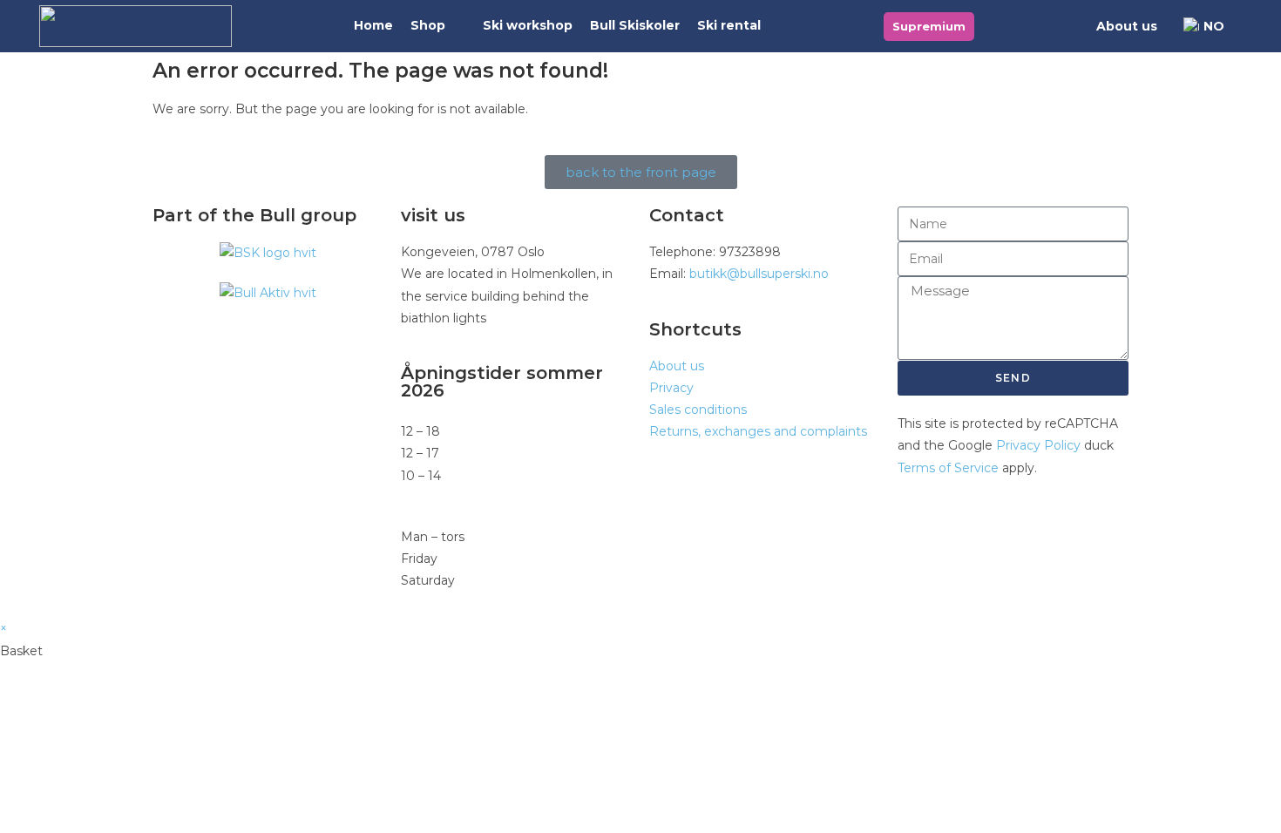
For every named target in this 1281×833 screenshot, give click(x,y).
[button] (438, 25)
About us (1126, 26)
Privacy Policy (1038, 445)
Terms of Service (948, 468)
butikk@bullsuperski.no (759, 273)
